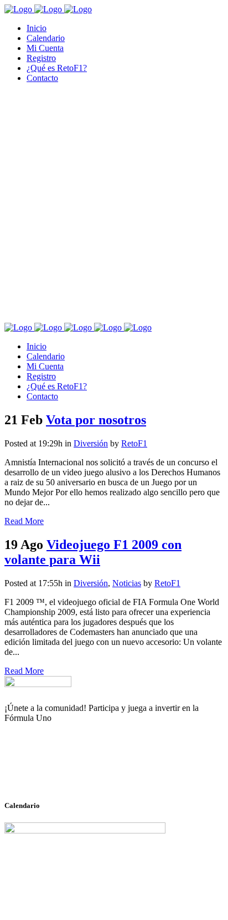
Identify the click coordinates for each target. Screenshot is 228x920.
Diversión (91, 443)
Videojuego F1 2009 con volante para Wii (93, 552)
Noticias (126, 583)
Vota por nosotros (96, 420)
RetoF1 (134, 443)
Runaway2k (58, 772)
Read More (24, 521)
